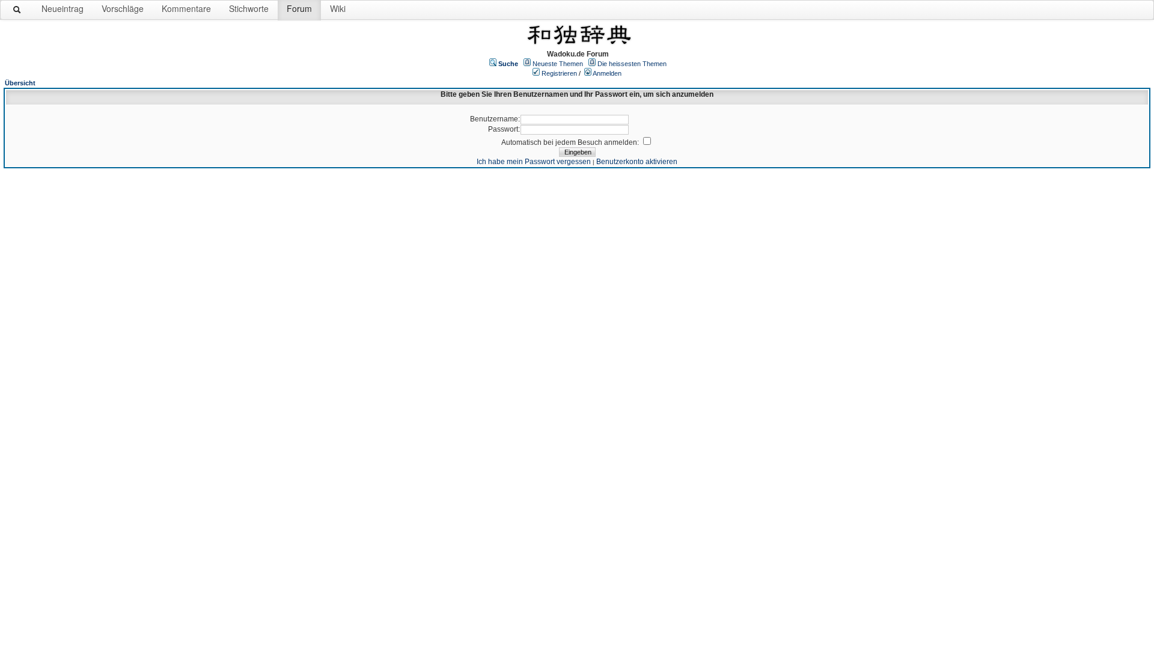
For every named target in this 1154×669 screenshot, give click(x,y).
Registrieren (559, 73)
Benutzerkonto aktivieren (636, 161)
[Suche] (17, 12)
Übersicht (20, 83)
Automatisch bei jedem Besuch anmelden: (571, 142)
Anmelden (607, 73)
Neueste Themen (558, 63)
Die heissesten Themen (632, 63)
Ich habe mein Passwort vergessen (534, 161)
